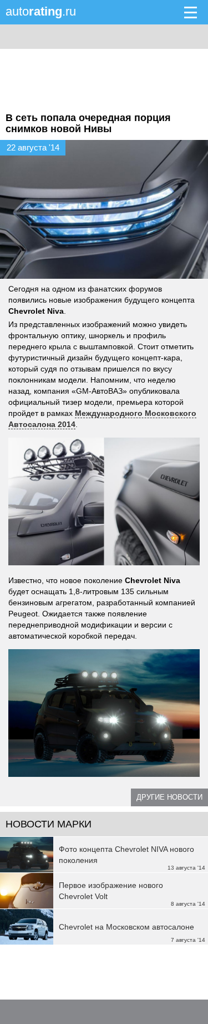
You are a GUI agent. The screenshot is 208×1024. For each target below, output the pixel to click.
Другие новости (169, 797)
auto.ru (41, 11)
